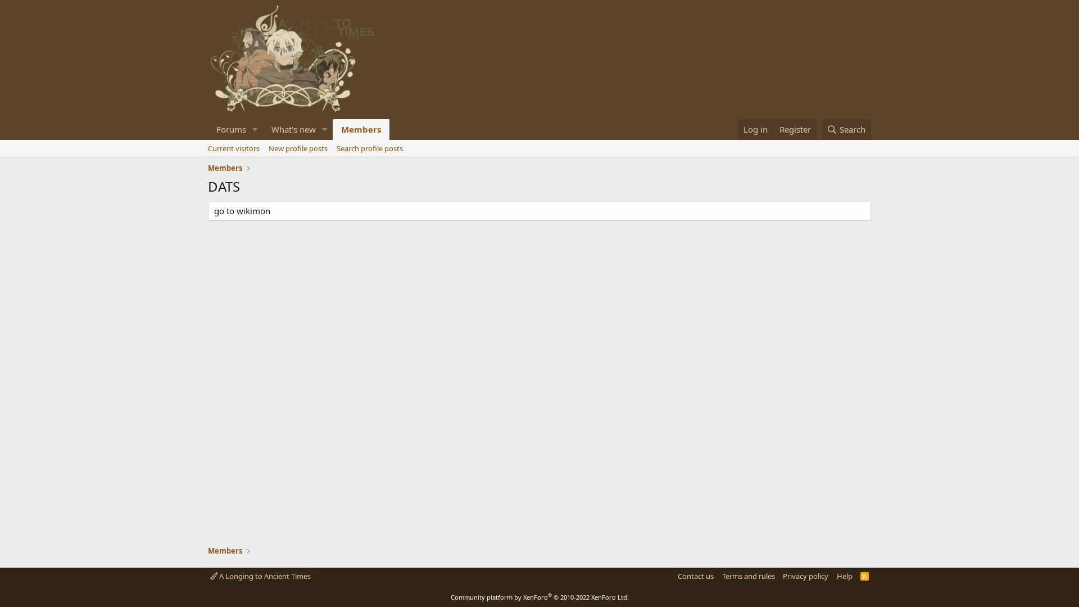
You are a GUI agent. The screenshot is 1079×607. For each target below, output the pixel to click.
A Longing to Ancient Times (264, 576)
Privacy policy (805, 576)
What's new (293, 129)
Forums (231, 129)
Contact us (696, 576)
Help (845, 576)
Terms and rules (748, 576)
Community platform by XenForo (540, 597)
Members (361, 129)
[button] (255, 129)
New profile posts (298, 148)
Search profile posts (370, 148)
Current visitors (234, 148)
